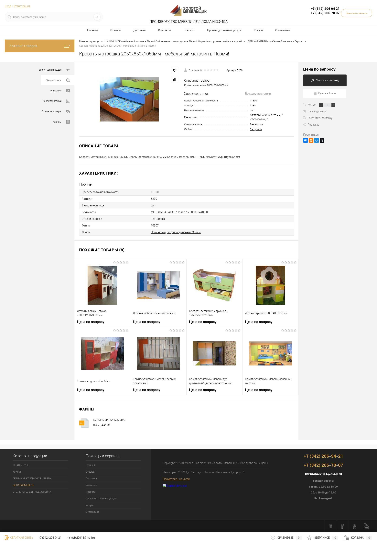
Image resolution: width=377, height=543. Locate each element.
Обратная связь (21, 537)
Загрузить (256, 129)
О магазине (282, 30)
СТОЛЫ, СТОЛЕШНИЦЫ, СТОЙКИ (32, 491)
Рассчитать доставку (319, 118)
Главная (92, 30)
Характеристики (52, 100)
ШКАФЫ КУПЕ (21, 465)
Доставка (139, 30)
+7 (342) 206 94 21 (49, 537)
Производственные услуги (224, 30)
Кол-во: (312, 104)
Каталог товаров (23, 46)
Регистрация (22, 6)
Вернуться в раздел (49, 69)
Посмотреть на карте (176, 478)
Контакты (164, 30)
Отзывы (115, 30)
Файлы (57, 121)
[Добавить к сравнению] (174, 79)
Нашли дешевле (317, 111)
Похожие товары (51, 111)
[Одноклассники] (311, 140)
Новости (189, 30)
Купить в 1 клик (327, 93)
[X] (322, 140)
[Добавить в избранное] (174, 70)
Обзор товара (53, 80)
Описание (55, 90)
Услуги (258, 30)
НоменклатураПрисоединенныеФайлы (176, 232)
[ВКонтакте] (305, 140)
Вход (8, 6)
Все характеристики (258, 93)
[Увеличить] (129, 99)
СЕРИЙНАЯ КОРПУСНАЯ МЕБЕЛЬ (32, 478)
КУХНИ (17, 471)
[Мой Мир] (316, 140)
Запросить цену (327, 80)
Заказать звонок (356, 13)
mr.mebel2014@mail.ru (81, 537)
